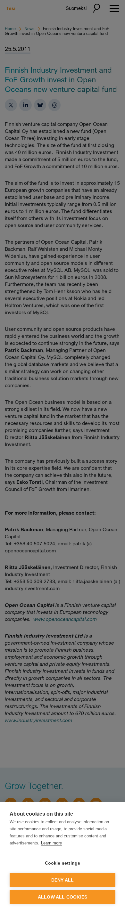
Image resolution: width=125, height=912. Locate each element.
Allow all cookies (62, 897)
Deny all (62, 880)
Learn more (51, 843)
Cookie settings (62, 863)
